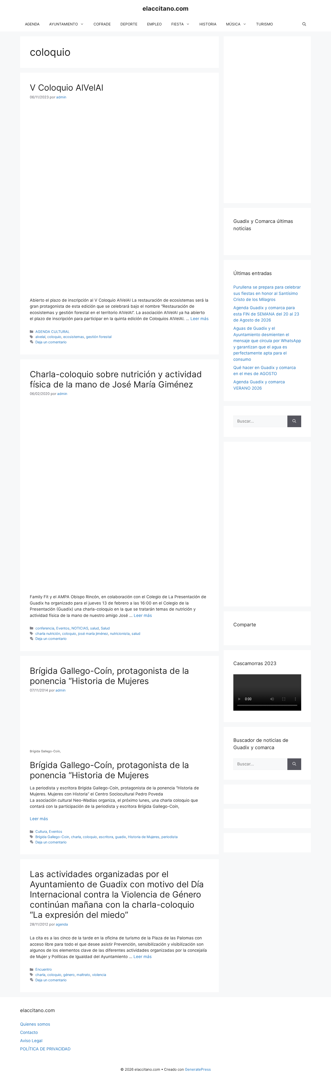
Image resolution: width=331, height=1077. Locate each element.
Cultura (41, 831)
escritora (106, 837)
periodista (169, 837)
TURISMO (264, 24)
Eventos (63, 628)
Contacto (29, 1032)
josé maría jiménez (93, 633)
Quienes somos (35, 1024)
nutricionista (120, 633)
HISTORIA (207, 24)
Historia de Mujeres (143, 837)
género (69, 975)
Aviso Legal (31, 1040)
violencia (99, 975)
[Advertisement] (269, 118)
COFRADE (102, 24)
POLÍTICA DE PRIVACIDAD (45, 1048)
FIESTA (177, 24)
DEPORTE (128, 24)
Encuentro (43, 969)
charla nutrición (47, 633)
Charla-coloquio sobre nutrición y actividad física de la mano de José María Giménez (116, 379)
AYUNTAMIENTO (63, 24)
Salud (105, 628)
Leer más (199, 318)
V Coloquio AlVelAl (66, 87)
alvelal (40, 337)
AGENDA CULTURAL (52, 332)
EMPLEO (154, 24)
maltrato (83, 975)
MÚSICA (233, 24)
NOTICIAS (79, 628)
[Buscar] (294, 421)
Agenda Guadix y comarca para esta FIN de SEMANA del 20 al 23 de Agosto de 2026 (266, 313)
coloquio (54, 337)
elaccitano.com (165, 8)
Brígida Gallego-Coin (52, 837)
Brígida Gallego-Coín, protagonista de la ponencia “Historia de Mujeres (109, 676)
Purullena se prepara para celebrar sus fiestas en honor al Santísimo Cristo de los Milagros (267, 293)
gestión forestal (98, 337)
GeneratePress (198, 1069)
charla (76, 837)
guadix (120, 837)
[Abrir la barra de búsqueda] (304, 24)
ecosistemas (73, 337)
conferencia (44, 628)
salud (94, 628)
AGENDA (32, 24)
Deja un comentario (51, 342)
